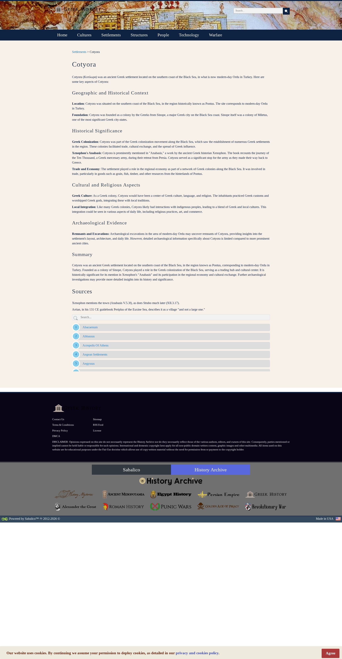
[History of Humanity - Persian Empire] (218, 494)
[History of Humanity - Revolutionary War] (266, 507)
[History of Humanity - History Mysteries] (76, 494)
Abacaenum (90, 327)
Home (62, 35)
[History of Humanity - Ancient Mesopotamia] (123, 494)
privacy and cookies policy (197, 653)
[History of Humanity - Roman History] (123, 507)
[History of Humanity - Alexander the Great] (76, 507)
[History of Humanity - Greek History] (266, 494)
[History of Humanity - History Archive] (171, 481)
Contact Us (58, 419)
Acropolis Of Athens (95, 345)
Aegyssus (89, 363)
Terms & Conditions (63, 424)
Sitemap (97, 419)
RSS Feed (98, 424)
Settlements (111, 35)
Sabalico (131, 469)
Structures (139, 35)
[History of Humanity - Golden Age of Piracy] (218, 506)
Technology (189, 35)
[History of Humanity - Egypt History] (171, 494)
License (97, 430)
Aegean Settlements (95, 354)
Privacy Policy (60, 430)
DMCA (56, 436)
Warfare (215, 35)
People (163, 35)
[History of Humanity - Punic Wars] (171, 507)
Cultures (84, 35)
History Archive (211, 469)
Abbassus (89, 336)
